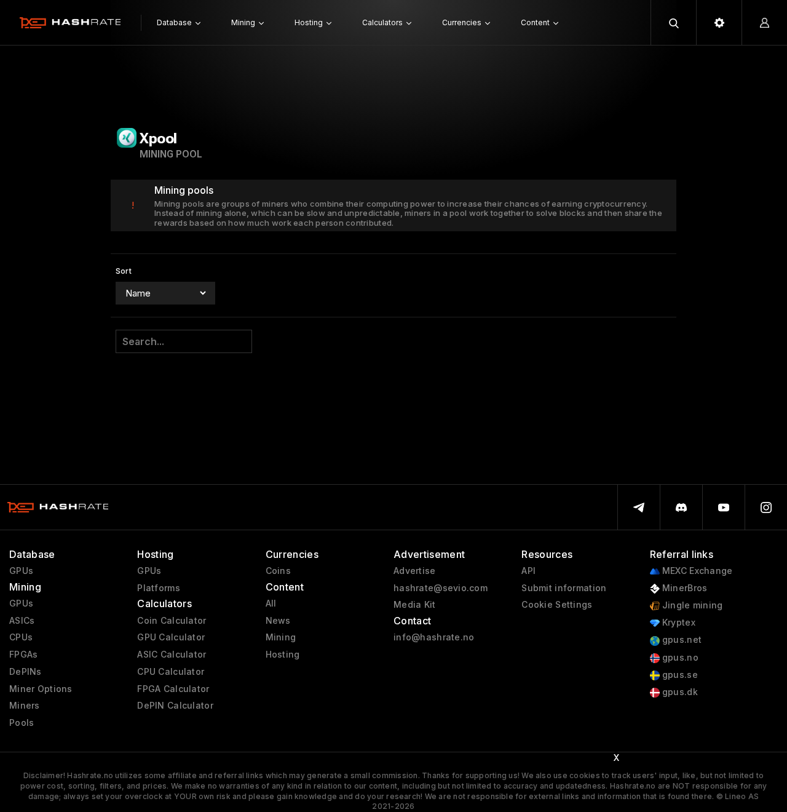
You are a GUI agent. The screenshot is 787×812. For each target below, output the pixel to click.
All (271, 603)
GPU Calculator (171, 637)
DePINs (25, 672)
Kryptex (677, 622)
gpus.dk (679, 692)
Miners (24, 705)
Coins (278, 571)
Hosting (283, 654)
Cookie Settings (556, 605)
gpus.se (679, 675)
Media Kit (415, 605)
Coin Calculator (171, 621)
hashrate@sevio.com (441, 588)
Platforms (158, 588)
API (528, 571)
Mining (281, 637)
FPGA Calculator (173, 689)
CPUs (21, 637)
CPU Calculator (170, 672)
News (278, 621)
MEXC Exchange (696, 571)
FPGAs (23, 654)
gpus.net (681, 640)
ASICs (21, 621)
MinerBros (684, 588)
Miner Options (41, 689)
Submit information (563, 588)
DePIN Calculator (175, 705)
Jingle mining (691, 605)
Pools (21, 723)
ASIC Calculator (171, 654)
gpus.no (679, 658)
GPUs (21, 571)
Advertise (415, 571)
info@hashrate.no (434, 637)
